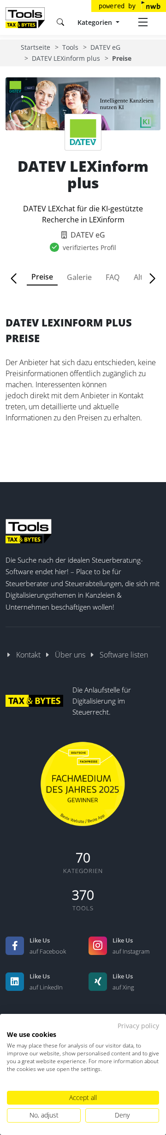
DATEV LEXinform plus (66, 58)
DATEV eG (105, 47)
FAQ (113, 277)
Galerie (79, 277)
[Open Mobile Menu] (143, 22)
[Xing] (98, 981)
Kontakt (28, 655)
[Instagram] (98, 946)
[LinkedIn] (15, 981)
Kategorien (95, 22)
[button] (17, 278)
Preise (42, 277)
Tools (70, 47)
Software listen (124, 655)
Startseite (35, 47)
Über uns (70, 655)
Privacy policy (138, 1025)
